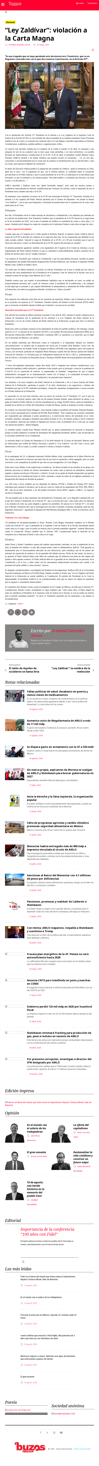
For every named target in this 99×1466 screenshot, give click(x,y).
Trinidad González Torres (20, 44)
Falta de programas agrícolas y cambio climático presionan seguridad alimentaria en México (58, 824)
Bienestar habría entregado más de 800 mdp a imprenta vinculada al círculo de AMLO (56, 847)
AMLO (20, 603)
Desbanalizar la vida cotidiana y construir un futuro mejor (83, 1157)
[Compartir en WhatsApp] (25, 612)
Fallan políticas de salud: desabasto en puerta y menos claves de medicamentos (57, 693)
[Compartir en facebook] (11, 612)
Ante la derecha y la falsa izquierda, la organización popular (60, 798)
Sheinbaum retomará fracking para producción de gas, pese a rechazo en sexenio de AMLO (59, 1034)
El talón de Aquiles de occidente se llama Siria (24, 669)
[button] (11, 12)
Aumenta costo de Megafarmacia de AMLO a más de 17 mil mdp (58, 722)
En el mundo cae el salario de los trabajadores (37, 1128)
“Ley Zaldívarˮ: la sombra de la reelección (70, 669)
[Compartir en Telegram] (31, 612)
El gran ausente (36, 1152)
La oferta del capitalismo (81, 1126)
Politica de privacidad (82, 1449)
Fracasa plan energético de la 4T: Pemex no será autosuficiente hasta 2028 (58, 955)
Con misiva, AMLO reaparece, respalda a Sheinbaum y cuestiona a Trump (60, 929)
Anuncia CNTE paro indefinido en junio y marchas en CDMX (58, 982)
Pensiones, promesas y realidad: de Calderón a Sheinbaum (56, 903)
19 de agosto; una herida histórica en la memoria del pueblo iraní (35, 1189)
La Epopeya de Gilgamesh (26, 1411)
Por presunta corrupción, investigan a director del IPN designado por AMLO (59, 1060)
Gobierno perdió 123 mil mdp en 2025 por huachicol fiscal (59, 1008)
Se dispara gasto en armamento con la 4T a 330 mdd (60, 747)
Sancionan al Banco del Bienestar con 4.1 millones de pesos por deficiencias (59, 877)
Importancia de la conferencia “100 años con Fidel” (47, 1232)
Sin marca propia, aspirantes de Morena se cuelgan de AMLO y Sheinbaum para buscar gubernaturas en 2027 (60, 773)
